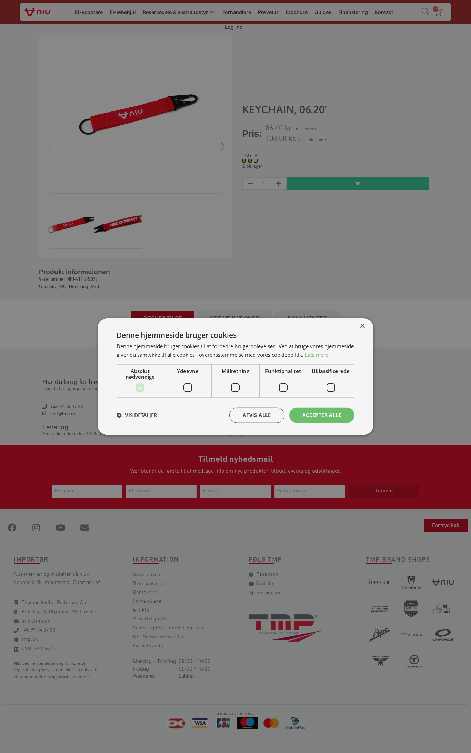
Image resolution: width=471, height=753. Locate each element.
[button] (137, 415)
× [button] (362, 326)
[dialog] (235, 376)
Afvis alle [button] (257, 415)
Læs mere (316, 354)
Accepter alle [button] (321, 415)
